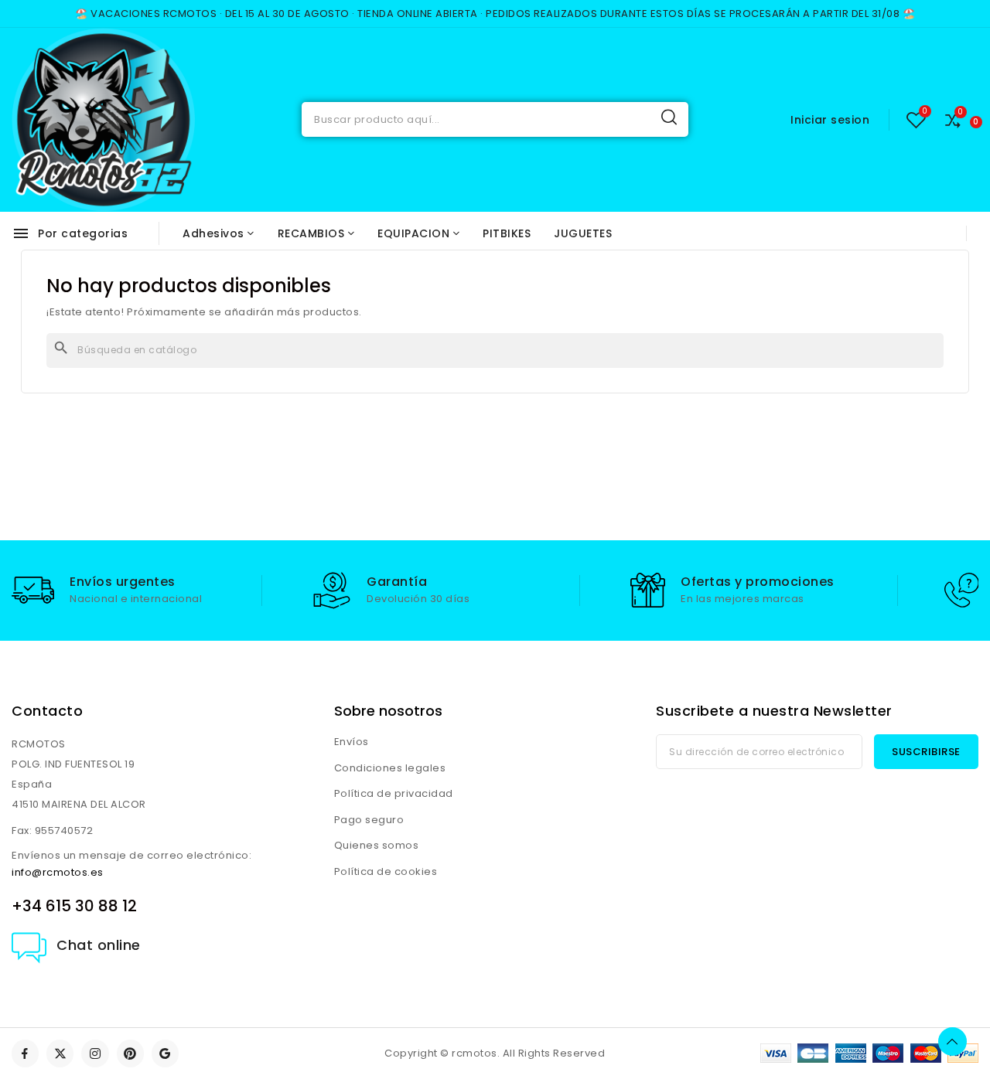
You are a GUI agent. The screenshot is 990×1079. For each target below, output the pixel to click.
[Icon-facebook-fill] (25, 1053)
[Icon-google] (165, 1053)
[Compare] (953, 120)
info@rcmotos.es (58, 872)
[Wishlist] (916, 120)
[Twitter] (59, 1053)
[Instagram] (94, 1053)
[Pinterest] (130, 1053)
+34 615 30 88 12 (74, 906)
